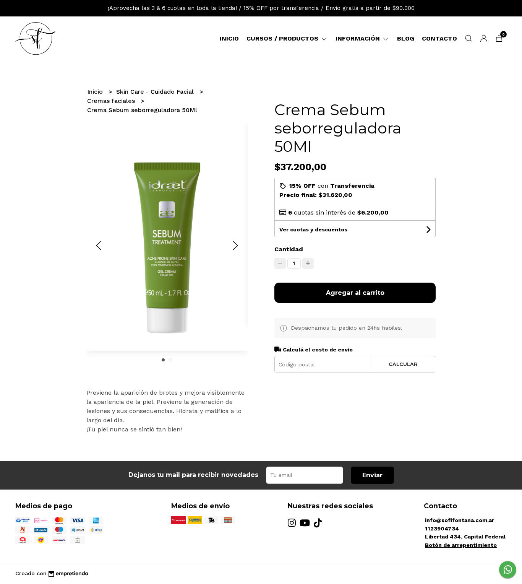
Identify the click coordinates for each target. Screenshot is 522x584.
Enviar (372, 475)
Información (359, 38)
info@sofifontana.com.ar (459, 520)
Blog (405, 38)
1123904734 (442, 528)
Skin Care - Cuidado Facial (156, 91)
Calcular (403, 364)
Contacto (439, 38)
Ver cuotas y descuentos (313, 229)
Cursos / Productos (283, 38)
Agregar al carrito (355, 292)
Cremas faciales (112, 100)
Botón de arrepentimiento (461, 545)
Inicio (229, 38)
